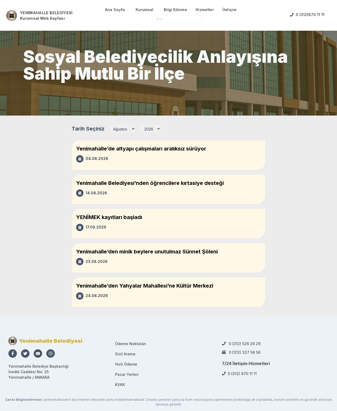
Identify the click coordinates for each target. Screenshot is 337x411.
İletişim (229, 9)
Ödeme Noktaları (130, 343)
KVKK (120, 384)
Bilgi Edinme (175, 9)
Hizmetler (205, 9)
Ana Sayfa (115, 9)
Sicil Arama (125, 354)
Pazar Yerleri (126, 374)
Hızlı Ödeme (126, 364)
